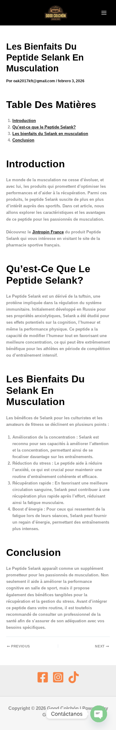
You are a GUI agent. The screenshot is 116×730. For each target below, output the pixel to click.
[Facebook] (43, 677)
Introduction (24, 120)
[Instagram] (58, 677)
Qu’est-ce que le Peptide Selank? (44, 127)
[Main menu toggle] (104, 13)
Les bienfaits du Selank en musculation (50, 133)
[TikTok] (73, 677)
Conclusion (23, 140)
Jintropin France (48, 232)
